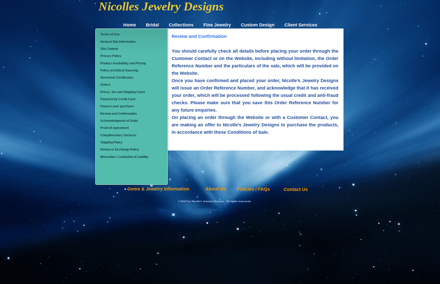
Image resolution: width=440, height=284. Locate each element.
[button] (132, 34)
